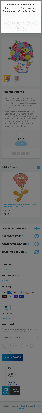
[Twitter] (6, 23)
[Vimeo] (23, 28)
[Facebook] (12, 23)
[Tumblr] (34, 23)
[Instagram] (29, 23)
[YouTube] (18, 28)
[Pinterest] (18, 23)
